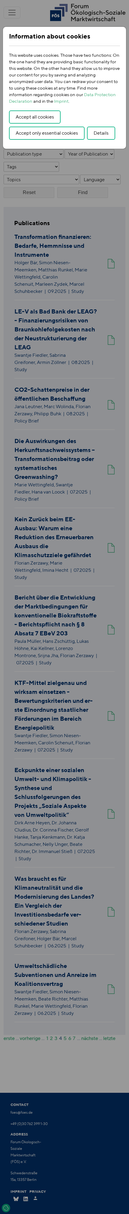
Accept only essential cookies (47, 133)
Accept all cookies (35, 117)
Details (101, 133)
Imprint (61, 101)
